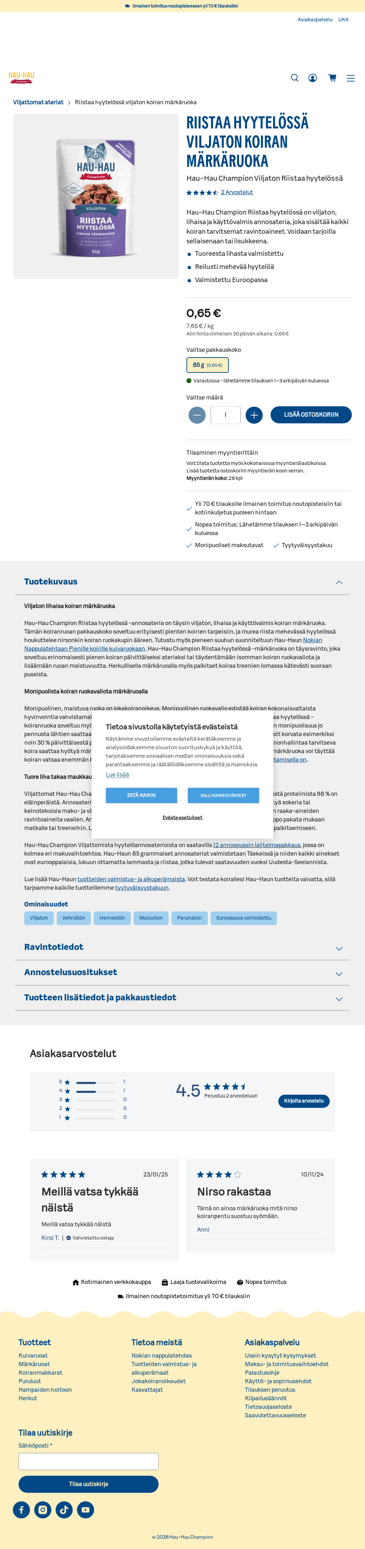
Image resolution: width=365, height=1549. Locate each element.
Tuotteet (35, 1343)
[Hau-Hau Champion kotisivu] (145, 77)
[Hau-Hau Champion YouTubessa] (85, 1510)
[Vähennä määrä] (197, 415)
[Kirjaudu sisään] (313, 78)
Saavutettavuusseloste (275, 1415)
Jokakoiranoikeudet (159, 1381)
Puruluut (30, 1381)
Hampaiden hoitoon (45, 1390)
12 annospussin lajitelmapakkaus (256, 845)
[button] (207, 365)
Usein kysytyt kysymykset (280, 1356)
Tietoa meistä (157, 1343)
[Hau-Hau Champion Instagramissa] (42, 1510)
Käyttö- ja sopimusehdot (278, 1381)
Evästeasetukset (183, 817)
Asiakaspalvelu (315, 19)
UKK (343, 19)
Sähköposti (35, 1446)
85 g (207, 365)
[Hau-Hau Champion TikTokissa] (64, 1510)
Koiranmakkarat (40, 1373)
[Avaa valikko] (350, 78)
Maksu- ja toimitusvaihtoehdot (287, 1364)
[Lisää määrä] (254, 415)
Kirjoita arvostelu (304, 1101)
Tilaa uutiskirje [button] (88, 1484)
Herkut (28, 1398)
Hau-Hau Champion (191, 1537)
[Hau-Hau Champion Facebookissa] (21, 1510)
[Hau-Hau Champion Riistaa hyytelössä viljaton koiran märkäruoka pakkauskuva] (96, 196)
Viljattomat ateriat (38, 102)
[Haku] (295, 78)
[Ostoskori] (332, 77)
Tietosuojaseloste (268, 1407)
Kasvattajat (147, 1390)
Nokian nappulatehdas (162, 1356)
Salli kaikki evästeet (223, 796)
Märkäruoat (34, 1364)
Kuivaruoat (33, 1356)
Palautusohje (262, 1373)
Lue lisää (117, 775)
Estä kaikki (141, 795)
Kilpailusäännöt (266, 1398)
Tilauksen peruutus (270, 1390)
